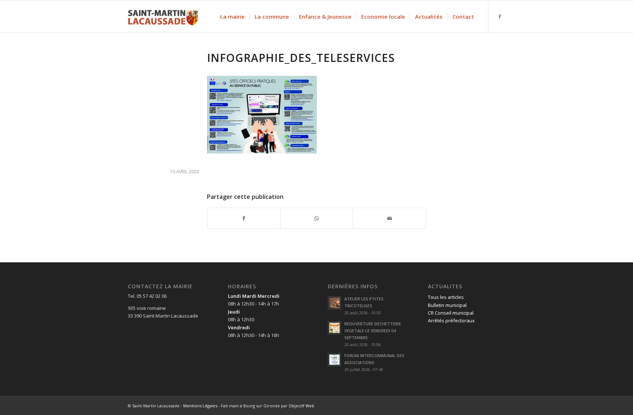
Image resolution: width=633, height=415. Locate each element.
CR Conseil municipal (451, 313)
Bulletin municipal (447, 305)
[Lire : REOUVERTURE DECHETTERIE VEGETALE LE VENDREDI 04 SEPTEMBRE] (334, 327)
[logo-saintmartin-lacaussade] (163, 16)
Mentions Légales (200, 405)
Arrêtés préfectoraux (451, 320)
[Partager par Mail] (389, 218)
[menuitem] (232, 16)
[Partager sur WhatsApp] (317, 218)
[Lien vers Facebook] (499, 16)
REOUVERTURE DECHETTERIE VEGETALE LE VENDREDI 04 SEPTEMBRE (372, 330)
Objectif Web (301, 405)
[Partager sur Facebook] (243, 218)
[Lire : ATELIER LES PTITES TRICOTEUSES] (334, 303)
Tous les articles (446, 297)
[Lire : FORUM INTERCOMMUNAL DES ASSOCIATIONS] (334, 359)
